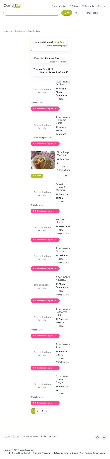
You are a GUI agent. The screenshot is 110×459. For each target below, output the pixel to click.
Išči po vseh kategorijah (56, 46)
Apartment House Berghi (62, 379)
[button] (101, 6)
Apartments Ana (63, 346)
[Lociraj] (76, 13)
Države (75, 453)
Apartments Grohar (63, 83)
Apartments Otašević (63, 250)
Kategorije (58, 453)
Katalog (67, 453)
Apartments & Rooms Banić (63, 120)
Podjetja (88, 453)
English (27, 453)
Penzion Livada (60, 221)
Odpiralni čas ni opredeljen (46, 108)
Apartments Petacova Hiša (63, 312)
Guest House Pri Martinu (61, 187)
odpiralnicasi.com (27, 450)
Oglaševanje (47, 453)
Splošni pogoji (99, 453)
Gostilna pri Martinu (63, 154)
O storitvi (37, 453)
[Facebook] (97, 437)
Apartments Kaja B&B (63, 278)
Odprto (38, 176)
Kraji (81, 453)
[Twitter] (104, 437)
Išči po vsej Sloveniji (58, 62)
